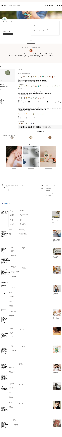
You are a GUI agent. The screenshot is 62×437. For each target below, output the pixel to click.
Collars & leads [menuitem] (11, 387)
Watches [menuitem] (10, 300)
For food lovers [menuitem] (22, 216)
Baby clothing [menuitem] (3, 376)
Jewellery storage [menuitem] (4, 336)
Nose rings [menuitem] (11, 332)
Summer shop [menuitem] (12, 214)
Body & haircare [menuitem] (11, 367)
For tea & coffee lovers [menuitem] (23, 218)
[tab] (4, 38)
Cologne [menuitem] (10, 403)
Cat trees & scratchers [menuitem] (12, 388)
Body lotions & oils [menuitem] (11, 310)
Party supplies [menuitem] (3, 352)
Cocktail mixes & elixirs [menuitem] (14, 272)
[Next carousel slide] (56, 157)
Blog (48, 5)
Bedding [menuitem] (10, 233)
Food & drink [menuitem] (3, 231)
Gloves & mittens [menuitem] (11, 288)
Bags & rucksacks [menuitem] (11, 284)
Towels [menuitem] (12, 252)
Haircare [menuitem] (2, 316)
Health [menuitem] (10, 393)
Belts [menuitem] (9, 286)
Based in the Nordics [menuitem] (23, 225)
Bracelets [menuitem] (3, 331)
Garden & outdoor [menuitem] (11, 235)
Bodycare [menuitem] (10, 402)
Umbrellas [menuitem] (10, 301)
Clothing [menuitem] (2, 408)
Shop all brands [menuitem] (4, 262)
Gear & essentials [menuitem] (4, 368)
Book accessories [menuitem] (4, 428)
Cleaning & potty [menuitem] (11, 384)
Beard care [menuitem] (10, 401)
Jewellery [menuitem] (3, 234)
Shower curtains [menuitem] (13, 251)
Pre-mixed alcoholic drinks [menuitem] (15, 270)
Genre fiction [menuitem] (15, 420)
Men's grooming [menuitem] (4, 318)
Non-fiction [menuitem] (3, 425)
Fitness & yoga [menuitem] (3, 312)
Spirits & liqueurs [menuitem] (13, 268)
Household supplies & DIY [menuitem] (23, 230)
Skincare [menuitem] (2, 320)
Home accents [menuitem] (11, 237)
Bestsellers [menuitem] (3, 421)
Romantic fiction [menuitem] (15, 423)
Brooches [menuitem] (3, 332)
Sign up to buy (59, 5)
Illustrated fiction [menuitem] (15, 424)
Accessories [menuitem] (3, 288)
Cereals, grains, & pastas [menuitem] (5, 272)
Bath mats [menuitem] (13, 250)
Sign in (55, 5)
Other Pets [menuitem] (3, 387)
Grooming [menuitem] (10, 392)
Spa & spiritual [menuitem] (3, 321)
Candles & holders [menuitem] (11, 234)
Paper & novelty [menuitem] (4, 235)
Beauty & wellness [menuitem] (4, 233)
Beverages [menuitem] (3, 271)
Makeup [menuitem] (2, 317)
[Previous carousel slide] (5, 157)
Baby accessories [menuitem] (4, 374)
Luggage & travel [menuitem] (11, 297)
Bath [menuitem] (2, 250)
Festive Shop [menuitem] (12, 216)
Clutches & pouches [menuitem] (12, 287)
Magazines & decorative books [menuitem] (6, 427)
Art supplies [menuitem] (13, 345)
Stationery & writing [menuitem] (4, 353)
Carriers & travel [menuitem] (11, 383)
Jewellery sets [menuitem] (3, 335)
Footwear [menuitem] (3, 289)
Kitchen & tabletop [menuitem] (4, 258)
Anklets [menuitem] (11, 327)
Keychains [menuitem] (10, 292)
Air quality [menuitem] (10, 363)
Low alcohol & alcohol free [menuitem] (15, 271)
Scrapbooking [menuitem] (13, 349)
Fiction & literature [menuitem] (4, 424)
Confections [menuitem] (3, 275)
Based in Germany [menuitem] (23, 224)
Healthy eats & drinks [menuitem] (23, 215)
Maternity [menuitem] (3, 369)
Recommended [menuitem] (4, 213)
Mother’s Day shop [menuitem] (12, 211)
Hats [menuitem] (9, 291)
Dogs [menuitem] (2, 386)
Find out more (3, 80)
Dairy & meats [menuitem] (3, 276)
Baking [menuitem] (2, 270)
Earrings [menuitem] (2, 334)
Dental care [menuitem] (10, 368)
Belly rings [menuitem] (11, 328)
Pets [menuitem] (2, 237)
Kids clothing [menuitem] (3, 377)
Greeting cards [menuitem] (4, 351)
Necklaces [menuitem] (3, 337)
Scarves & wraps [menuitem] (11, 293)
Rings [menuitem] (2, 338)
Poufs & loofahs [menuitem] (11, 312)
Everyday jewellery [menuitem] (12, 225)
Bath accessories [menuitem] (14, 247)
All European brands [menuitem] (23, 220)
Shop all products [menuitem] (4, 263)
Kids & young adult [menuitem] (4, 426)
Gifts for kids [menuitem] (12, 224)
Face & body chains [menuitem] (13, 329)
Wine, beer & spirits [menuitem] (4, 269)
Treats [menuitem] (10, 396)
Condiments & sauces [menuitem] (5, 274)
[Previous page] (36, 131)
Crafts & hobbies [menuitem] (4, 348)
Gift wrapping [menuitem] (3, 350)
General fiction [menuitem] (15, 419)
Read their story (56, 30)
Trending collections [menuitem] (4, 211)
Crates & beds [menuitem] (11, 389)
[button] (60, 86)
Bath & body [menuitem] (3, 311)
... (42, 131)
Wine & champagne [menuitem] (14, 266)
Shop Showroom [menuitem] (4, 287)
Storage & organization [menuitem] (22, 233)
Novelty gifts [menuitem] (11, 220)
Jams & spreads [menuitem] (4, 277)
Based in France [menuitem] (22, 223)
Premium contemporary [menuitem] (23, 211)
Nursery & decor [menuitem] (4, 370)
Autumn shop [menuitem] (12, 215)
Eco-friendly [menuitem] (3, 422)
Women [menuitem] (2, 232)
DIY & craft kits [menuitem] (13, 346)
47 (43, 131)
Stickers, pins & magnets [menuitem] (5, 354)
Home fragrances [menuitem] (22, 229)
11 (41, 131)
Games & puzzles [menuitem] (4, 349)
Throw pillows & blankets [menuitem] (23, 234)
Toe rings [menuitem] (11, 333)
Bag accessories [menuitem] (11, 302)
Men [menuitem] (2, 238)
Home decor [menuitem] (3, 230)
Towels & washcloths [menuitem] (12, 371)
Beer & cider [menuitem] (13, 267)
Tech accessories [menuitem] (11, 296)
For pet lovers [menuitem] (12, 223)
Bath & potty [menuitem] (10, 366)
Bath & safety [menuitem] (3, 367)
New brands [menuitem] (10, 229)
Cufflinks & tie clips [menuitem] (4, 333)
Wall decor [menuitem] (21, 235)
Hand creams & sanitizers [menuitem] (13, 311)
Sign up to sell (51, 5)
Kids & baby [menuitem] (3, 236)
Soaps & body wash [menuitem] (12, 315)
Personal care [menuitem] (3, 319)
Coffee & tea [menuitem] (3, 273)
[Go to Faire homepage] (3, 5)
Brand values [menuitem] (3, 212)
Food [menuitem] (9, 391)
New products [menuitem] (11, 230)
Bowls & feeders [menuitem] (11, 382)
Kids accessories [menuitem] (4, 375)
